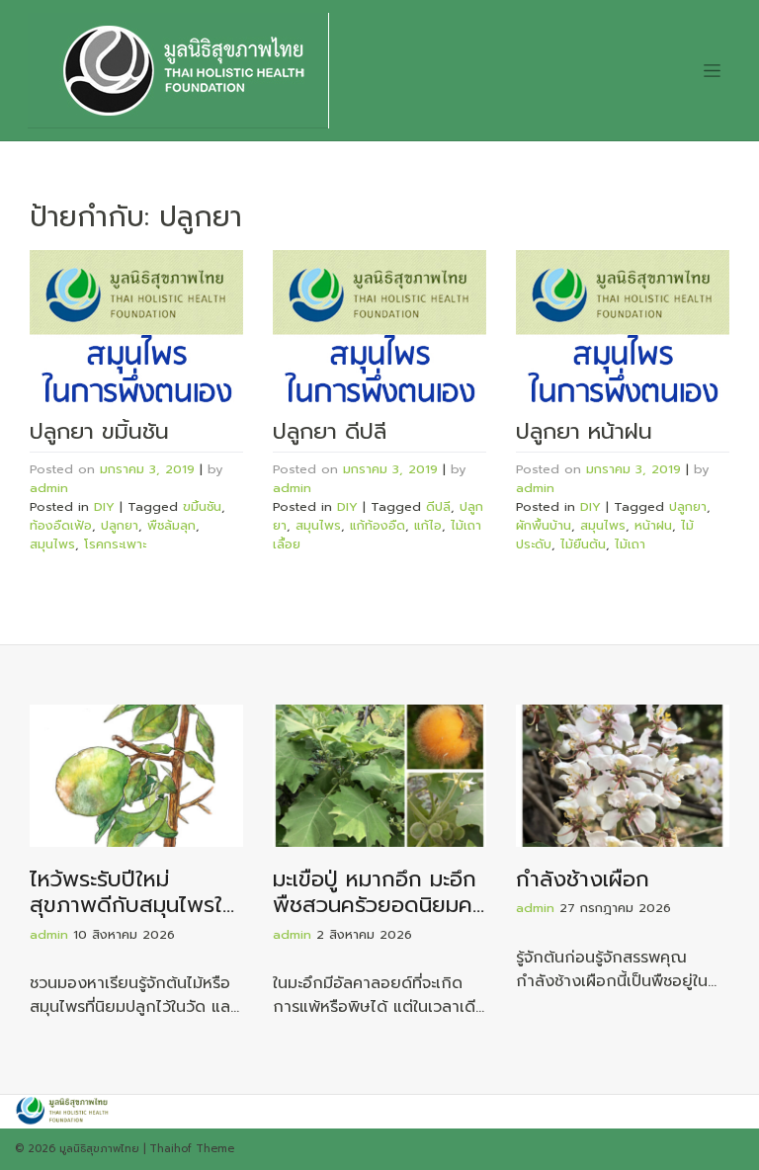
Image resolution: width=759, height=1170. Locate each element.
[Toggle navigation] (711, 70)
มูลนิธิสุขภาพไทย (99, 1148)
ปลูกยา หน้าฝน (584, 431)
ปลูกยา (119, 525)
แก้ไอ (428, 525)
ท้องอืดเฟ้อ (61, 525)
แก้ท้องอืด (377, 525)
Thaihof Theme (191, 1148)
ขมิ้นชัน (202, 506)
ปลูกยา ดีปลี (329, 431)
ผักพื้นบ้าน (543, 525)
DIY (104, 506)
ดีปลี (438, 506)
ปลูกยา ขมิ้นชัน (99, 431)
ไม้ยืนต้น (583, 544)
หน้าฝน (653, 525)
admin (49, 487)
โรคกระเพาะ (115, 544)
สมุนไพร (52, 544)
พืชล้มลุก (171, 525)
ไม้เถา (630, 544)
